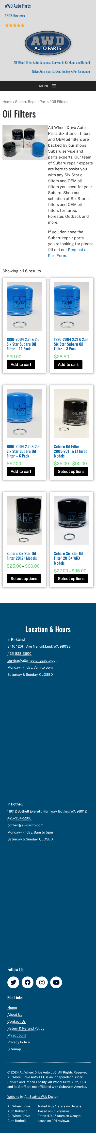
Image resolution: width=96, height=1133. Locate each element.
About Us (14, 1014)
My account (16, 1035)
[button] (44, 86)
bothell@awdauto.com (25, 825)
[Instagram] (42, 982)
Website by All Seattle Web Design (32, 1096)
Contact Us (16, 1021)
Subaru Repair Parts (32, 101)
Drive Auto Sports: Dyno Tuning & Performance (61, 71)
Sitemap (14, 1049)
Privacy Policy (18, 1042)
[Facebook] (27, 982)
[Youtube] (56, 982)
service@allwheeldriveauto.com (32, 660)
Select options (71, 471)
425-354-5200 (19, 818)
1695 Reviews (15, 16)
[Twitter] (13, 982)
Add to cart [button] (21, 364)
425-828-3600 (19, 654)
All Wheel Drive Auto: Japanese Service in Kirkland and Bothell (52, 62)
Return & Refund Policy (25, 1028)
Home (7, 101)
